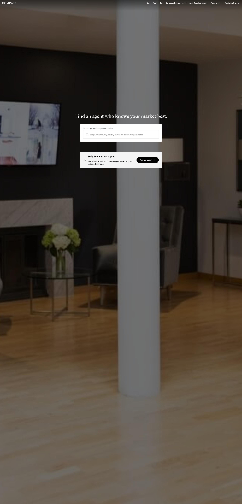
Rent (155, 3)
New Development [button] (197, 3)
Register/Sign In (232, 3)
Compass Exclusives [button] (174, 3)
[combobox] (121, 135)
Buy (148, 3)
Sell (161, 3)
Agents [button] (214, 3)
